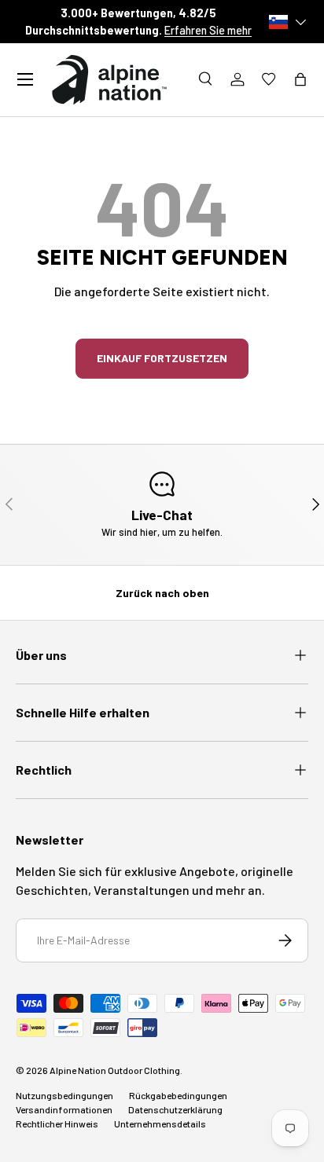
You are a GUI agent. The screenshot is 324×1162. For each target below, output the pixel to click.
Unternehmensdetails (160, 1123)
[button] (300, 79)
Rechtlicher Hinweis (57, 1123)
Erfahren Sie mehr (208, 30)
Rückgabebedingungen (178, 1095)
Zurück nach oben (162, 592)
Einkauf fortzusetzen (162, 358)
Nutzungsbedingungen (64, 1095)
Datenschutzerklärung (175, 1109)
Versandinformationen (64, 1109)
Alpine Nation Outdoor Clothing (115, 1070)
